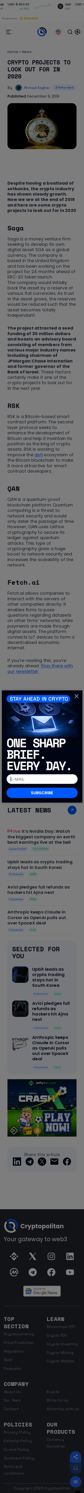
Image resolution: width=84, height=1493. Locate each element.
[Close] (76, 696)
